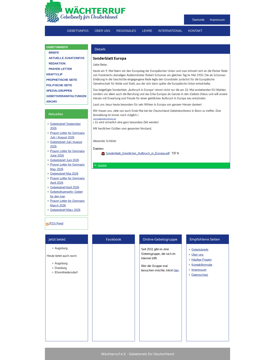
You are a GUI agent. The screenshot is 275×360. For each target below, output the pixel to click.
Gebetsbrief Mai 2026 (64, 173)
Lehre (147, 30)
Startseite (198, 19)
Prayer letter (60, 69)
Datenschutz (199, 274)
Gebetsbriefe (57, 47)
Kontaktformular (201, 264)
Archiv (51, 101)
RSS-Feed (56, 223)
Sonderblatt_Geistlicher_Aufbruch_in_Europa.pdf (138, 153)
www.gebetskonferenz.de (104, 119)
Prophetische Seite (61, 79)
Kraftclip (54, 74)
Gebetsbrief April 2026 (64, 187)
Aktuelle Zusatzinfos (66, 58)
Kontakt (195, 30)
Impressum (217, 19)
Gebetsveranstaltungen (66, 96)
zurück (102, 165)
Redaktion (57, 63)
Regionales (126, 30)
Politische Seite (59, 85)
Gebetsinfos (78, 30)
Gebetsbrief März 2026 (65, 210)
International (170, 30)
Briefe (54, 52)
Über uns (102, 30)
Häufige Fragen (201, 259)
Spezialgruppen (59, 90)
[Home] (85, 20)
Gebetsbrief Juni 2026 (64, 160)
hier (176, 270)
